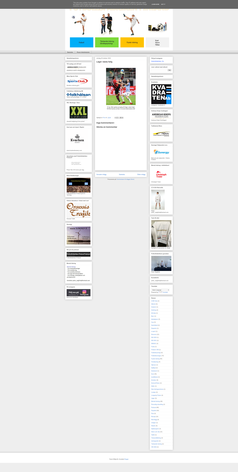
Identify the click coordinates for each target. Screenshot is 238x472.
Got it (163, 4)
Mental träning (155, 401)
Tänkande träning (156, 444)
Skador (153, 425)
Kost (152, 374)
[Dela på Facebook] (121, 118)
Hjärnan (153, 365)
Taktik (153, 435)
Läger (153, 398)
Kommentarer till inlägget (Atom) (125, 179)
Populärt (153, 410)
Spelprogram (155, 428)
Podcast (153, 407)
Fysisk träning (155, 358)
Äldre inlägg (141, 174)
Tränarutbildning (156, 438)
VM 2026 (154, 447)
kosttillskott (154, 377)
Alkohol (153, 304)
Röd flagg (154, 419)
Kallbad (153, 368)
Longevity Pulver (156, 395)
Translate (165, 292)
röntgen (153, 422)
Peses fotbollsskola (83, 52)
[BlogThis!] (117, 118)
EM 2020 (154, 337)
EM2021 (153, 343)
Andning (153, 310)
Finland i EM (155, 349)
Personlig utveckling (157, 404)
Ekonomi (153, 334)
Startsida (70, 52)
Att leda (153, 313)
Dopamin (154, 328)
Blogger (126, 459)
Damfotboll (154, 325)
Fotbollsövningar (156, 355)
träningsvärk (155, 441)
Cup (152, 322)
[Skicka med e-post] (115, 118)
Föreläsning (154, 362)
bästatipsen (154, 319)
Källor (153, 386)
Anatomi (153, 307)
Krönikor (153, 380)
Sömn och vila (155, 431)
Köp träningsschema (157, 389)
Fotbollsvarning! (156, 352)
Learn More (155, 4)
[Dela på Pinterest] (122, 118)
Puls (152, 413)
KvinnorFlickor (155, 383)
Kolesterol (154, 371)
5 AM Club (154, 301)
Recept (153, 416)
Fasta (153, 346)
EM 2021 (154, 340)
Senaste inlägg (101, 174)
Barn (152, 316)
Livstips (153, 392)
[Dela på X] (119, 118)
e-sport (153, 331)
